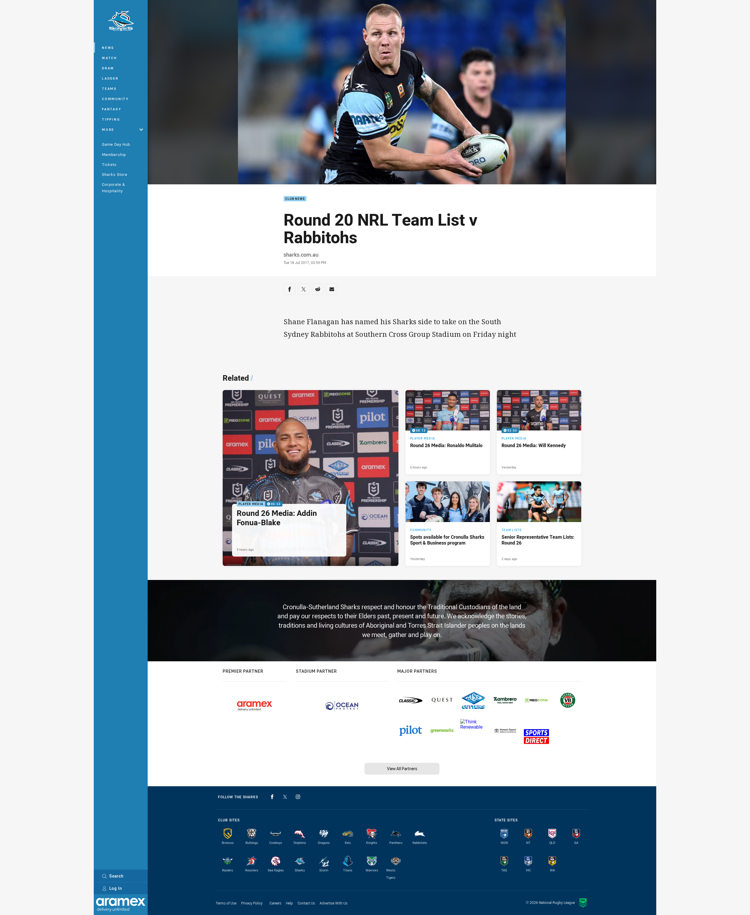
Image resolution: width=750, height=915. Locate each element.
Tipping (111, 119)
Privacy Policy (251, 903)
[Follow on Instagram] (298, 797)
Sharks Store (114, 174)
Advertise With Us (333, 903)
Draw (108, 68)
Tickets (109, 164)
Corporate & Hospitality (113, 187)
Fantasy (111, 109)
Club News (295, 199)
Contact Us (306, 903)
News (108, 47)
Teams (109, 88)
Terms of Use (226, 903)
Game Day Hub (116, 144)
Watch (109, 58)
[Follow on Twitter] (285, 797)
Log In (115, 888)
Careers (275, 903)
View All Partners (402, 768)
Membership (114, 154)
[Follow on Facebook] (272, 797)
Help (289, 903)
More (108, 129)
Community (115, 99)
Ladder (110, 78)
